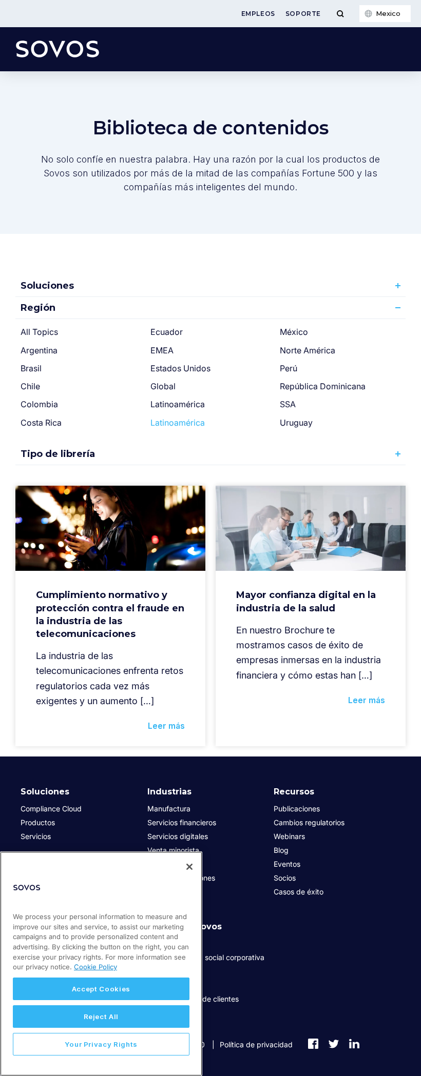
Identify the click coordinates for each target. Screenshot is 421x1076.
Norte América (307, 350)
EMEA (162, 350)
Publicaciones (297, 808)
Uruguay (296, 422)
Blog (281, 850)
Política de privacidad (256, 1044)
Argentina (39, 350)
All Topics (39, 332)
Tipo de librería (58, 454)
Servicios (36, 836)
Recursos (294, 791)
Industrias (169, 791)
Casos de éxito (298, 891)
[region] (101, 963)
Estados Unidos (180, 368)
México (294, 332)
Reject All (101, 1016)
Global (163, 386)
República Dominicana (323, 386)
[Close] (189, 866)
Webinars (289, 836)
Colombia (39, 404)
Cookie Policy (95, 967)
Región (38, 307)
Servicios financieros (181, 822)
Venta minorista (173, 850)
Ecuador (166, 332)
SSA (288, 404)
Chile (30, 386)
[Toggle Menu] (340, 13)
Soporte (303, 13)
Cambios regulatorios (309, 822)
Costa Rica (41, 422)
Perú (288, 368)
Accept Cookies (101, 989)
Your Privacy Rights (101, 1044)
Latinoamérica (177, 404)
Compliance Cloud (51, 808)
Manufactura (168, 808)
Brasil (31, 368)
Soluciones (47, 285)
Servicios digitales (177, 836)
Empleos (258, 13)
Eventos (287, 864)
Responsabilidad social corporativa (205, 957)
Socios (285, 877)
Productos (38, 822)
